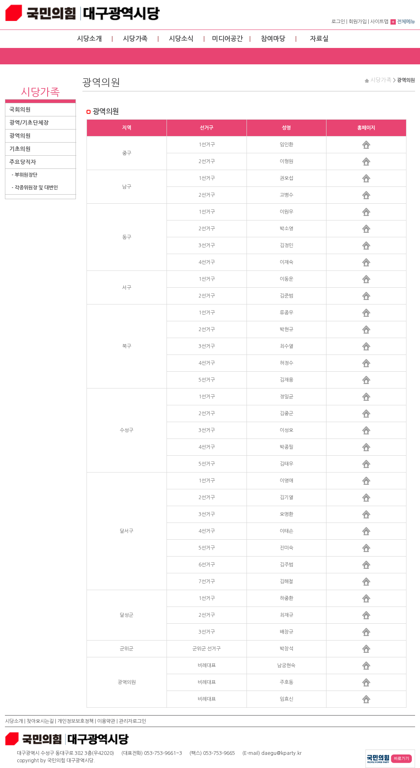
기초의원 (20, 149)
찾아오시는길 (40, 721)
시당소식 (181, 39)
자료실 (319, 39)
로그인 (338, 21)
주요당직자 (22, 162)
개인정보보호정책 (75, 721)
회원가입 (358, 21)
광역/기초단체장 (29, 122)
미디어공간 (227, 39)
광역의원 (20, 136)
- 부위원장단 (24, 175)
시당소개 (89, 39)
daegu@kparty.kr (281, 753)
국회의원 (20, 109)
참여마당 (273, 39)
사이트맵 (379, 21)
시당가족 (135, 39)
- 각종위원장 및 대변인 (34, 187)
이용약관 (106, 721)
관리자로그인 (132, 721)
